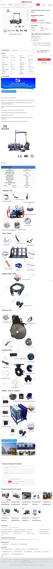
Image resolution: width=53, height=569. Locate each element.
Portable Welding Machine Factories (33, 549)
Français (19, 561)
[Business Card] (50, 55)
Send (10, 481)
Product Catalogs (16, 527)
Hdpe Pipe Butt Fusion (5, 554)
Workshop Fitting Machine (43, 531)
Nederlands (34, 561)
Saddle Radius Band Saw (30, 533)
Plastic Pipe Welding (14, 544)
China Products (9, 559)
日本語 (44, 561)
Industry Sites (36, 559)
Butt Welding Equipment (23, 544)
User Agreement (32, 564)
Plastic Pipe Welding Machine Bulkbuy (17, 554)
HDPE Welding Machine (18, 551)
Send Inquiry (34, 20)
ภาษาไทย (49, 561)
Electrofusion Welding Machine (44, 533)
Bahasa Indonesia (29, 562)
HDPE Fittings (28, 531)
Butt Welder (23, 7)
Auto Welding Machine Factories (7, 551)
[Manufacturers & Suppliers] (26, 2)
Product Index (47, 559)
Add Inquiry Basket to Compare (15, 34)
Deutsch (30, 561)
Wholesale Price (31, 559)
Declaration (37, 564)
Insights (28, 560)
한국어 (41, 561)
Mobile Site (24, 560)
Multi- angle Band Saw (4, 533)
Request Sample (48, 22)
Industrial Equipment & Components (9, 7)
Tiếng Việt (24, 562)
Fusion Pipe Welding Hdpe (28, 551)
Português (15, 561)
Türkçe (21, 562)
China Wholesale (25, 559)
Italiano (27, 561)
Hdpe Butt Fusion (46, 551)
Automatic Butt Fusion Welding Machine (20, 531)
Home (2, 7)
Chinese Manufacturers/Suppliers (17, 559)
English (8, 561)
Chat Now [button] (42, 20)
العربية (38, 561)
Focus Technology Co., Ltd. (20, 564)
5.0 (41, 52)
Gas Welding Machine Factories (20, 549)
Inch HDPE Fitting (29, 529)
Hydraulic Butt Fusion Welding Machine (7, 531)
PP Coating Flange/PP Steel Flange (6, 529)
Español (11, 561)
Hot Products (4, 559)
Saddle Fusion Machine (17, 533)
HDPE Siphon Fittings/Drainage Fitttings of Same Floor (20, 529)
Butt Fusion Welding (37, 551)
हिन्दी (46, 561)
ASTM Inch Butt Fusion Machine (44, 529)
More (2, 555)
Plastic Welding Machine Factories (7, 549)
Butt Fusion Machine (29, 7)
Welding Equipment (18, 7)
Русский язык (23, 561)
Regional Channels (42, 559)
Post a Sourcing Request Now (13, 483)
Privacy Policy (42, 564)
